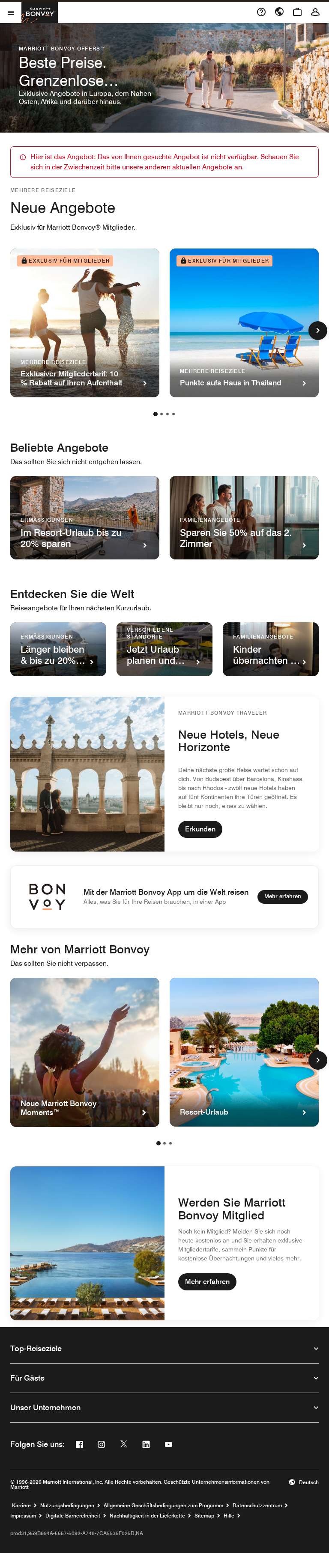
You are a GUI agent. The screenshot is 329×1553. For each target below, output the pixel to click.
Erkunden (200, 829)
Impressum (23, 1516)
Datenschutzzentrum (257, 1506)
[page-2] (161, 414)
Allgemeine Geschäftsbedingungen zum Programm (163, 1506)
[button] (304, 1482)
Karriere (21, 1506)
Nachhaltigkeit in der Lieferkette (147, 1516)
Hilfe (229, 1516)
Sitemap (204, 1516)
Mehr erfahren (282, 896)
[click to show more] (317, 330)
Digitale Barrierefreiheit (72, 1516)
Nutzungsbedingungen (67, 1506)
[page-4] (173, 414)
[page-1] (155, 414)
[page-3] (167, 414)
